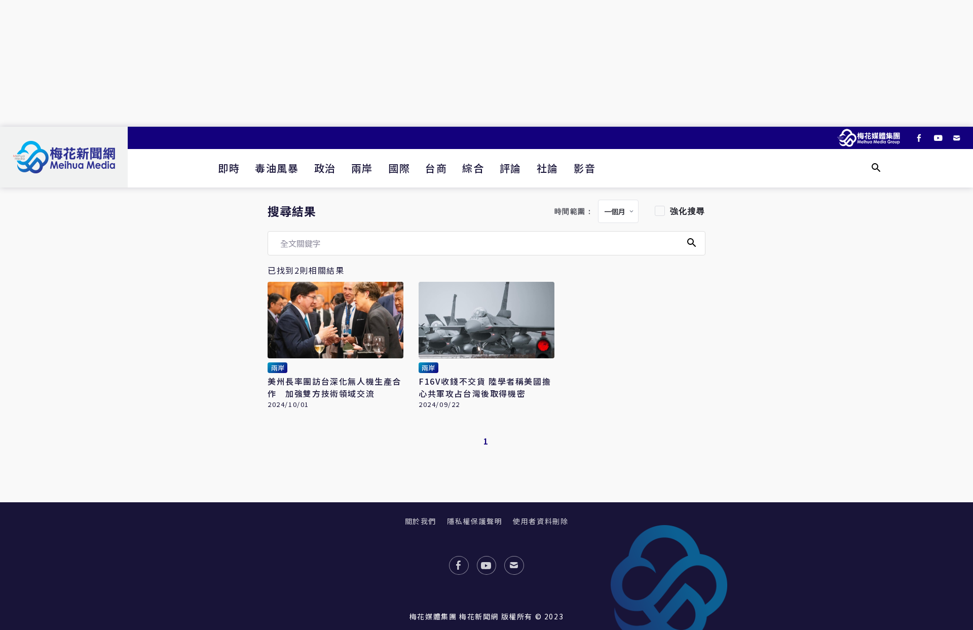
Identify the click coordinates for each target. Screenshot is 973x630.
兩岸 (362, 168)
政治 (325, 168)
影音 (584, 168)
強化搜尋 (687, 211)
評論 (510, 168)
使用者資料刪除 (540, 521)
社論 (547, 168)
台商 (436, 168)
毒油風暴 (276, 168)
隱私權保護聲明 (474, 521)
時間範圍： (574, 211)
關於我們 (420, 521)
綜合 (473, 168)
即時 (229, 168)
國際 (399, 168)
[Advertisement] (486, 63)
